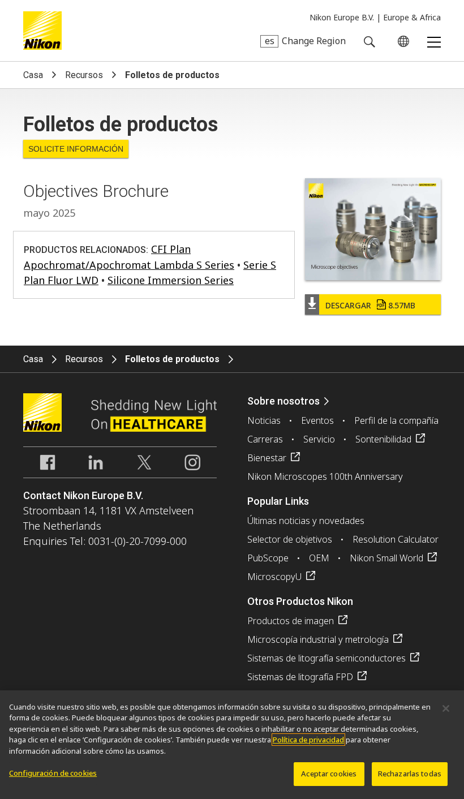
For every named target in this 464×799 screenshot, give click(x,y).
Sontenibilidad (383, 439)
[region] (232, 744)
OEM (319, 558)
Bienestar (266, 458)
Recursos (84, 75)
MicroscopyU (274, 576)
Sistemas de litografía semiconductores (326, 658)
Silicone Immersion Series (171, 280)
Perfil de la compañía (396, 420)
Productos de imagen (290, 621)
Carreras (265, 439)
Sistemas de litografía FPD (300, 677)
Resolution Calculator (396, 539)
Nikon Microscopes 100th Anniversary (325, 476)
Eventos (317, 420)
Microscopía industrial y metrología (318, 639)
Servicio (319, 439)
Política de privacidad (308, 739)
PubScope (268, 558)
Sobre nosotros (283, 401)
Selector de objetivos (289, 539)
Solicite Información (75, 148)
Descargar (370, 305)
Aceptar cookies (328, 773)
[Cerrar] (445, 708)
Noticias (264, 420)
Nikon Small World (386, 558)
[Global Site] (401, 41)
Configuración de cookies (53, 773)
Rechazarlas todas (409, 773)
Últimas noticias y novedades (305, 520)
